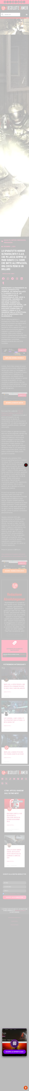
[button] (26, 465)
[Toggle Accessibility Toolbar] (26, 1088)
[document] (14, 545)
